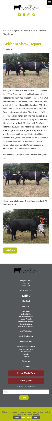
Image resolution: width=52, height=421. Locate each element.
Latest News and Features (26, 347)
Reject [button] (36, 417)
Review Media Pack (26, 373)
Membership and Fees (26, 321)
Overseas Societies (26, 316)
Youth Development (26, 336)
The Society (26, 306)
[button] (49, 2)
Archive (26, 357)
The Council (26, 311)
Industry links (26, 380)
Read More (26, 417)
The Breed (26, 301)
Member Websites (26, 319)
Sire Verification (26, 331)
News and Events (26, 342)
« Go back (10, 250)
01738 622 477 (27, 290)
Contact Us (26, 367)
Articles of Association (26, 326)
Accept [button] (16, 417)
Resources (26, 361)
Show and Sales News (26, 349)
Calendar (26, 354)
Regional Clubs (26, 314)
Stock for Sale (26, 352)
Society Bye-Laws (26, 324)
